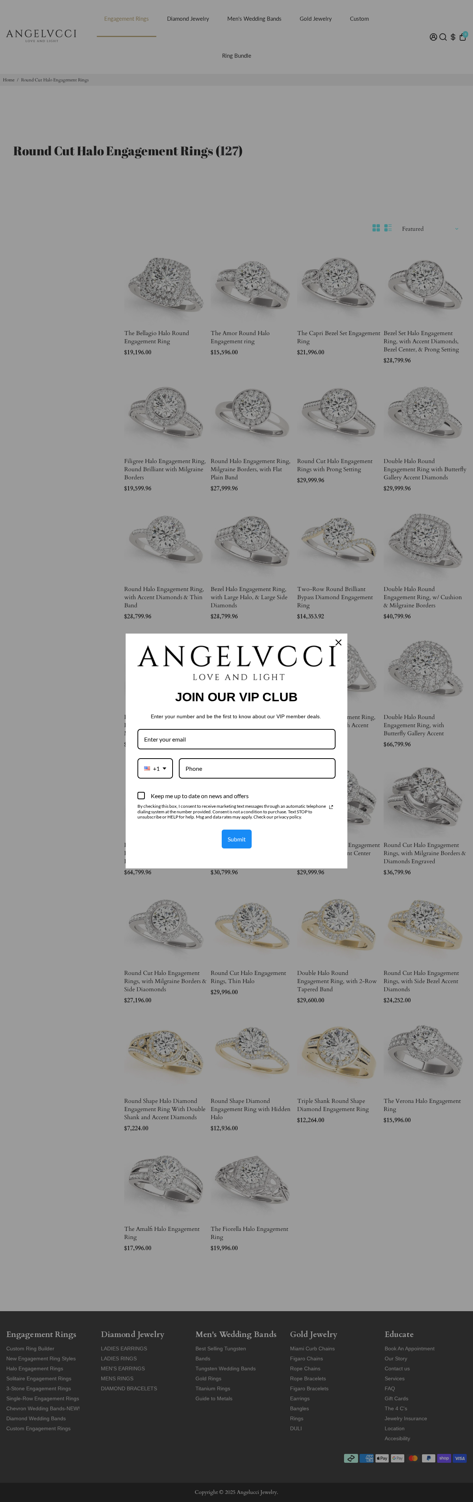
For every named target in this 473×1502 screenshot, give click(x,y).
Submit (237, 839)
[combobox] (155, 768)
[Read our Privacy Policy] (331, 807)
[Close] (338, 642)
